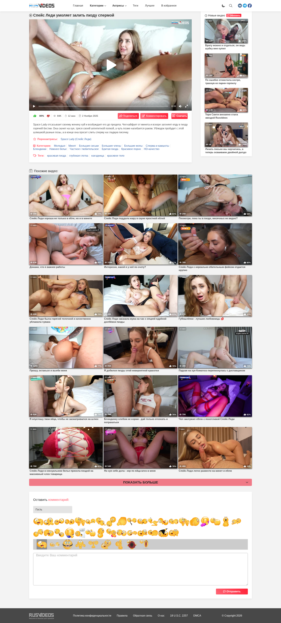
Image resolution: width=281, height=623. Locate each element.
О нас (161, 615)
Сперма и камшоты (157, 145)
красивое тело (115, 155)
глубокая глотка (78, 155)
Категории (96, 5)
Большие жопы (133, 145)
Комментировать (156, 116)
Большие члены (111, 145)
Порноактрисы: (47, 139)
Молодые (59, 145)
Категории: (44, 145)
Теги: (41, 155)
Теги (135, 5)
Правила (122, 615)
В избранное (169, 5)
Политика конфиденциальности (92, 615)
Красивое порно (131, 149)
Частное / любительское (84, 149)
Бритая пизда (110, 149)
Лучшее (149, 5)
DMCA (197, 615)
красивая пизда (56, 155)
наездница (97, 155)
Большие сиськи (89, 145)
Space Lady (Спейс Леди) (76, 139)
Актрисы (118, 5)
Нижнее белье (58, 149)
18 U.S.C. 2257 (179, 615)
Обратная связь (142, 615)
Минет (72, 145)
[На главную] (40, 5)
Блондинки (39, 149)
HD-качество (151, 149)
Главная (78, 5)
